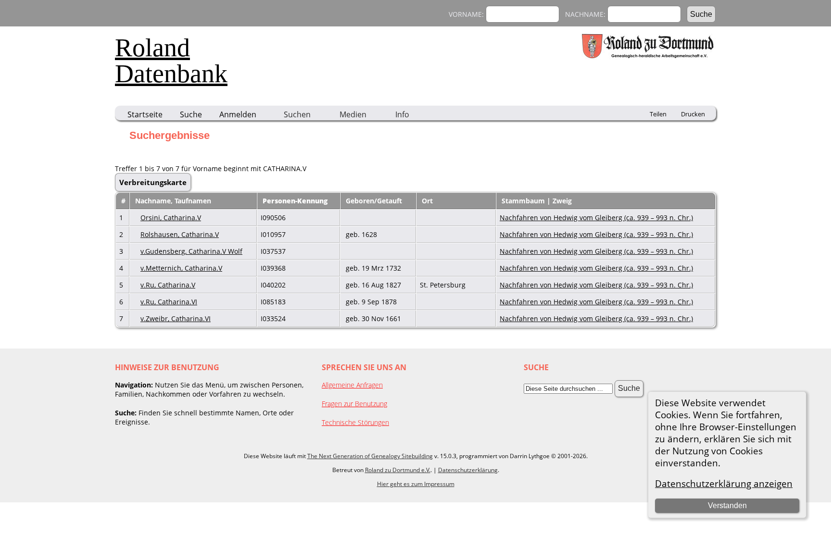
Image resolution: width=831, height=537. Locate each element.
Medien (353, 114)
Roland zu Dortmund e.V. (397, 470)
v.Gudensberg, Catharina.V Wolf (191, 251)
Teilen (658, 114)
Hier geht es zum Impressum (415, 484)
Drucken (693, 114)
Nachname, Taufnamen (174, 200)
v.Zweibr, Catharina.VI (175, 318)
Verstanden (727, 505)
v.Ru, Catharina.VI (168, 301)
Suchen (297, 114)
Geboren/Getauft (375, 200)
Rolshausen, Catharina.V (179, 234)
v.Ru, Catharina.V (167, 284)
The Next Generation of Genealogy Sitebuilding (370, 456)
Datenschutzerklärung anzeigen (724, 483)
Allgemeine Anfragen (352, 384)
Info (402, 114)
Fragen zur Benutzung (354, 403)
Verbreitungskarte (153, 182)
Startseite (145, 114)
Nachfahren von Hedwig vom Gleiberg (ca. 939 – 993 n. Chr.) (596, 217)
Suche (191, 114)
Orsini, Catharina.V (170, 217)
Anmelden (237, 114)
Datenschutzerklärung (468, 470)
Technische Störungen (355, 422)
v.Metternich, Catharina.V (181, 268)
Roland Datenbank (171, 60)
